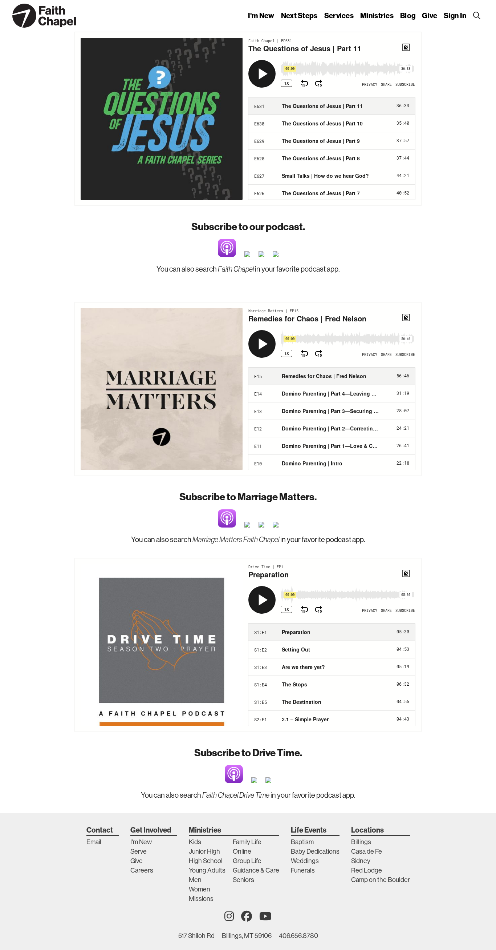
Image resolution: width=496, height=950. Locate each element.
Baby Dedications (315, 851)
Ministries (377, 15)
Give (429, 15)
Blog (407, 15)
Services (339, 15)
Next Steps (299, 15)
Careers (141, 870)
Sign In (455, 15)
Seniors (243, 880)
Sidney (360, 861)
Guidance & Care (256, 870)
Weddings (305, 861)
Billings (361, 842)
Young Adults (207, 870)
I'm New (261, 15)
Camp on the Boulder (380, 880)
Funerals (303, 870)
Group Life (247, 861)
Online (242, 851)
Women (199, 889)
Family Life (247, 842)
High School (206, 861)
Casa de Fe (366, 851)
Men (195, 880)
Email (93, 842)
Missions (201, 898)
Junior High (204, 851)
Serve (138, 851)
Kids (195, 842)
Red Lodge (366, 870)
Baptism (302, 842)
